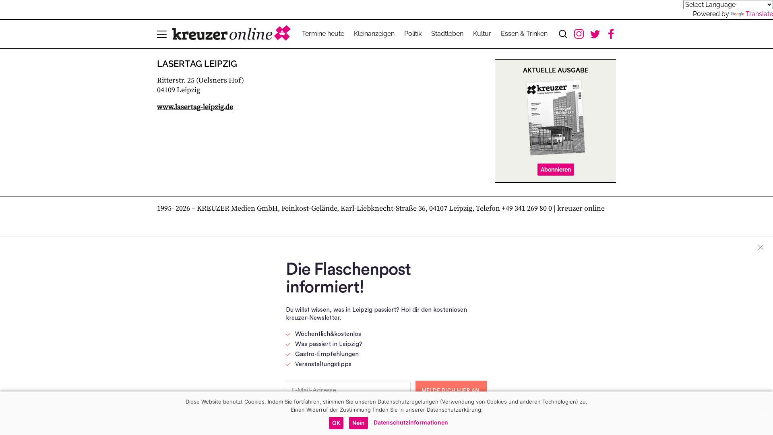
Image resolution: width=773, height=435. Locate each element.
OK (336, 422)
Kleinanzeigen (374, 33)
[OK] (763, 413)
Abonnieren (556, 169)
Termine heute (323, 33)
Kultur (482, 33)
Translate (759, 14)
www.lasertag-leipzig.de (195, 107)
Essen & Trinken (524, 33)
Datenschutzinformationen (411, 422)
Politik (413, 33)
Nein (358, 422)
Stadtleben (447, 33)
